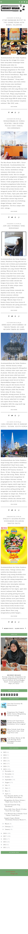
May (6, 791)
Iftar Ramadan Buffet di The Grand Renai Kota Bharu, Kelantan (14, 23)
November (8, 774)
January (7, 829)
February (8, 826)
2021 (5, 763)
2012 (5, 844)
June (6, 788)
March (7, 823)
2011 (5, 847)
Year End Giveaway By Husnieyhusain (15, 704)
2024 (5, 755)
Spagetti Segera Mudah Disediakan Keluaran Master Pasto (14, 521)
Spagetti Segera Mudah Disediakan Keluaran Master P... (15, 819)
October (8, 777)
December (8, 771)
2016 (5, 839)
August (7, 782)
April (7, 793)
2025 (5, 752)
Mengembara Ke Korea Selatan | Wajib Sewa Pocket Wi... (15, 801)
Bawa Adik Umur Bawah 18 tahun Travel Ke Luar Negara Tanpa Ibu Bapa (14, 327)
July (6, 785)
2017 (5, 836)
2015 (5, 842)
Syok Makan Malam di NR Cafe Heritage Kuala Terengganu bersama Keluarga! (16, 740)
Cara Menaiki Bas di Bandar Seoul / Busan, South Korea (14, 425)
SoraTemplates (10, 871)
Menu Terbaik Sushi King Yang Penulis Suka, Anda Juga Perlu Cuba (15, 731)
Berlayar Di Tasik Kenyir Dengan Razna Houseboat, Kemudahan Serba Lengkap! (16, 722)
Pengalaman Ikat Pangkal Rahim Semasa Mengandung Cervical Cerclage (16, 713)
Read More (14, 106)
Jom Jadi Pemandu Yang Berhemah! (14, 227)
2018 (5, 833)
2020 (5, 766)
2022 (5, 761)
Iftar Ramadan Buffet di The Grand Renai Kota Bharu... (13, 796)
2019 (5, 769)
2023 (5, 758)
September (8, 779)
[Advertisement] (14, 890)
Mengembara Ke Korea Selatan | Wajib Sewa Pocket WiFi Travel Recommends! (14, 124)
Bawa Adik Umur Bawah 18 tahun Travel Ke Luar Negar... (15, 810)
